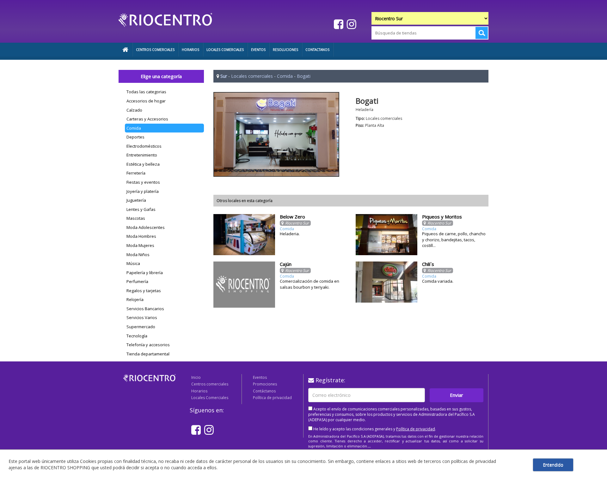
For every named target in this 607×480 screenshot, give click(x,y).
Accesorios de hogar (146, 101)
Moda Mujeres (140, 245)
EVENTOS (258, 49)
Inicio (196, 377)
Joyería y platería (142, 191)
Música (133, 263)
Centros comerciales (209, 384)
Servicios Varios (141, 317)
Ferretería (135, 173)
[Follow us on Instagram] (350, 23)
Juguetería (136, 200)
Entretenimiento (141, 155)
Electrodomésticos (144, 146)
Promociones (265, 384)
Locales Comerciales (209, 397)
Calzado (134, 110)
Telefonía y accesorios (148, 345)
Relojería (135, 299)
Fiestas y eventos (143, 182)
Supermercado (140, 326)
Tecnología (136, 336)
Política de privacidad (272, 397)
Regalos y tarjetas (143, 290)
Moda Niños (138, 254)
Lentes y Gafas (141, 209)
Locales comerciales (252, 76)
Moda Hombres (141, 236)
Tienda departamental (147, 354)
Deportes (135, 137)
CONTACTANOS (317, 49)
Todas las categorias (146, 92)
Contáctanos (264, 391)
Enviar (456, 395)
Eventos (260, 377)
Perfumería (137, 281)
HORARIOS (190, 49)
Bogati (303, 76)
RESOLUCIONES (285, 49)
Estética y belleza (143, 164)
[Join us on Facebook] (337, 23)
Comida (133, 128)
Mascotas (135, 218)
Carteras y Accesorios (147, 119)
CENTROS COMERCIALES (155, 49)
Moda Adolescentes (145, 227)
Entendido (553, 465)
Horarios (199, 391)
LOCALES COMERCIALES (225, 49)
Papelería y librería (144, 272)
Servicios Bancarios (145, 308)
